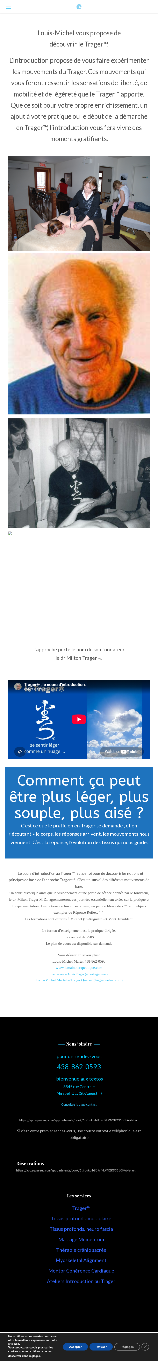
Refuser (101, 1346)
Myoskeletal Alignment (81, 1260)
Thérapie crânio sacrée (81, 1250)
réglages (34, 1356)
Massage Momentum (81, 1239)
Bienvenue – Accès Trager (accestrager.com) (79, 974)
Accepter (75, 1346)
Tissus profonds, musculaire (81, 1218)
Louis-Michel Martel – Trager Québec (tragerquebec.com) (79, 980)
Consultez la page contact (79, 1104)
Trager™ (81, 1208)
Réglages (127, 1346)
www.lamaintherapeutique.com (79, 967)
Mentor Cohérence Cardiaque (81, 1271)
